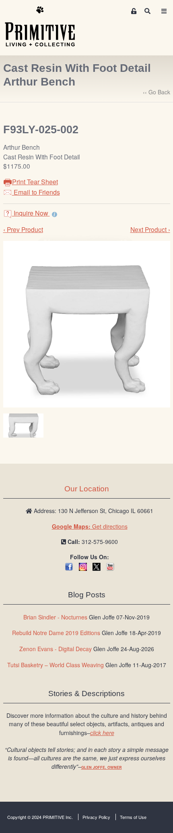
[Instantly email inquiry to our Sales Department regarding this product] (54, 214)
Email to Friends (36, 192)
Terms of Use (133, 817)
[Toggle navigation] (164, 11)
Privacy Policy (96, 817)
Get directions (90, 526)
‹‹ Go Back (156, 92)
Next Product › (150, 229)
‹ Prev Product (23, 229)
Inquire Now (31, 213)
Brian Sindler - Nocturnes (55, 617)
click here (102, 733)
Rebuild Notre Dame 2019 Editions (56, 633)
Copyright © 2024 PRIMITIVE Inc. (40, 817)
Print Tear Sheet (35, 181)
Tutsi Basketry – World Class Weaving (55, 665)
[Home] (46, 27)
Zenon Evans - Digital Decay (55, 649)
